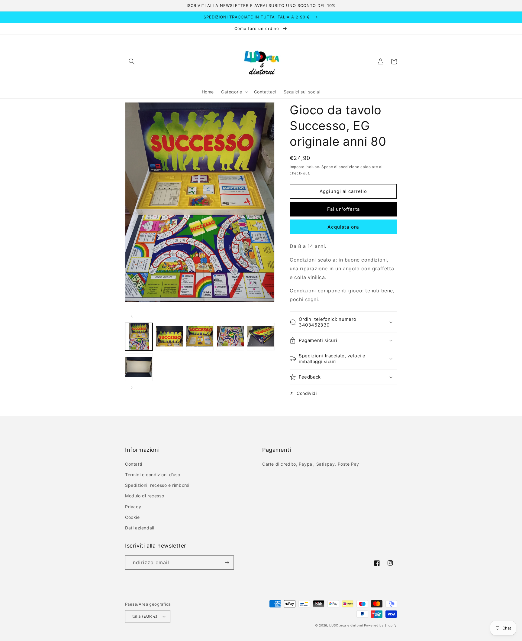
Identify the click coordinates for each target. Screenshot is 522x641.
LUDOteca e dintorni (346, 625)
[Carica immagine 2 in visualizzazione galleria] (169, 336)
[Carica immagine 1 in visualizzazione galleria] (139, 336)
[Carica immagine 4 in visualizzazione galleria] (230, 336)
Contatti (133, 464)
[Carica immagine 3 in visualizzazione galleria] (200, 336)
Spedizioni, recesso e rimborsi (157, 485)
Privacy (133, 506)
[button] (131, 61)
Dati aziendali (139, 527)
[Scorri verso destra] (131, 387)
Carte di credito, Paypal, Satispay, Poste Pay (310, 464)
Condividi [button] (307, 393)
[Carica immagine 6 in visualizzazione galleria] (139, 367)
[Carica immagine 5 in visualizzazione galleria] (261, 336)
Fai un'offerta (343, 209)
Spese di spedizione (340, 166)
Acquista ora (343, 227)
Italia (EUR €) (144, 616)
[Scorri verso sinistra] (131, 316)
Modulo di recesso (144, 495)
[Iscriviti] (227, 562)
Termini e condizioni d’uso (152, 474)
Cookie (132, 517)
